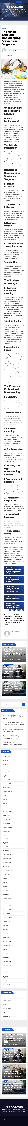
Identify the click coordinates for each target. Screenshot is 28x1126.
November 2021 (7, 862)
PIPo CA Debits (14, 6)
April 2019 (5, 953)
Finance (4, 28)
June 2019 (5, 949)
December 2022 (7, 819)
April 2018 (5, 980)
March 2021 (6, 894)
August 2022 (6, 831)
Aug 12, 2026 (8, 1076)
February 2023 (7, 811)
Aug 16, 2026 (8, 1044)
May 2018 (5, 977)
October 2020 (6, 913)
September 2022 (7, 827)
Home (13, 1123)
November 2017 (7, 984)
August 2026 (6, 756)
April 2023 (5, 807)
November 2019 (7, 945)
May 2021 (5, 886)
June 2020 (5, 925)
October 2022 (6, 823)
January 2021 (6, 902)
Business (6, 647)
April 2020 (5, 933)
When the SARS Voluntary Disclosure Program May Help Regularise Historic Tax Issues (14, 670)
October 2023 (6, 787)
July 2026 (5, 760)
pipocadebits (12, 49)
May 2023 (5, 803)
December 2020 (7, 906)
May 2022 (5, 843)
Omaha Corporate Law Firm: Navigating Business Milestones (13, 1072)
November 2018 (7, 965)
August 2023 (6, 795)
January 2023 (6, 815)
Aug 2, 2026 (8, 1092)
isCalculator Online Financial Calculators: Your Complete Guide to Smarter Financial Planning (13, 687)
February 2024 (7, 780)
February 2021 (7, 898)
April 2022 (5, 846)
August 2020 (6, 921)
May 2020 (5, 929)
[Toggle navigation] (14, 19)
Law (4, 1012)
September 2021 (7, 870)
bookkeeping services (10, 97)
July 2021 (5, 878)
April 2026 (5, 768)
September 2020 (7, 917)
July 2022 (5, 835)
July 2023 (5, 799)
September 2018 (7, 969)
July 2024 (5, 776)
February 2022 (7, 854)
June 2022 (5, 839)
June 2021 (5, 882)
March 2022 (6, 850)
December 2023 (7, 783)
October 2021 (6, 866)
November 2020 (7, 910)
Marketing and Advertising (10, 1016)
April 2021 (5, 890)
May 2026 (5, 764)
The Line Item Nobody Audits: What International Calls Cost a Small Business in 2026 (14, 653)
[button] (25, 18)
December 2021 (7, 858)
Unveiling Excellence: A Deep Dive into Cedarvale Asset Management (18, 618)
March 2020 (6, 937)
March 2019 (6, 957)
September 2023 (7, 791)
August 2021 (6, 874)
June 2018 (5, 973)
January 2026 (6, 772)
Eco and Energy (7, 1000)
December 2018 (7, 961)
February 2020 (7, 941)
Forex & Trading (7, 1008)
